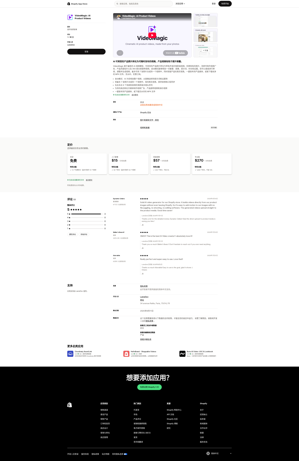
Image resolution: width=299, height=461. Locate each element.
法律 (202, 437)
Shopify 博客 (172, 423)
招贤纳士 (203, 414)
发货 (135, 437)
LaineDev (71, 45)
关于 (202, 410)
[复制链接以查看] (126, 199)
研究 (169, 428)
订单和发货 (105, 423)
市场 (135, 414)
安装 (86, 51)
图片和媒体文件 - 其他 (149, 120)
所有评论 (84, 234)
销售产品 (104, 419)
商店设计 (104, 428)
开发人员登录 (72, 454)
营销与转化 (105, 433)
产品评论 (137, 419)
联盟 (202, 433)
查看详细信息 (145, 339)
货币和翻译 (138, 442)
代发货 (136, 410)
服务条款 (85, 454)
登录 (214, 3)
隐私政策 (144, 286)
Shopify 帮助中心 (174, 410)
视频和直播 (145, 127)
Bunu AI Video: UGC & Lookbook (200, 351)
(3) (73, 37)
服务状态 (203, 442)
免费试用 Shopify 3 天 (149, 387)
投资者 (203, 419)
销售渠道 (104, 410)
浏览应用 (179, 3)
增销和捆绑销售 (140, 423)
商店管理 (104, 437)
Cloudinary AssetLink (83, 351)
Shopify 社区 (172, 419)
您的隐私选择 (117, 454)
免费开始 (225, 3)
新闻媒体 (203, 423)
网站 (142, 300)
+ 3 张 (205, 50)
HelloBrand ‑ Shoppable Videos (143, 351)
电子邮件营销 (139, 428)
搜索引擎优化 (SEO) (142, 433)
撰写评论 (72, 234)
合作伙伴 (203, 428)
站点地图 (105, 454)
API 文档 (170, 414)
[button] (93, 354)
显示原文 (135, 95)
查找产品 (104, 414)
